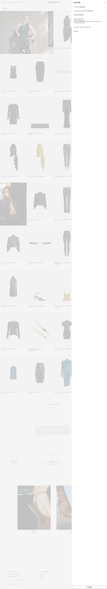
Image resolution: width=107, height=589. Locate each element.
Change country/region (78, 14)
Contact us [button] (76, 31)
